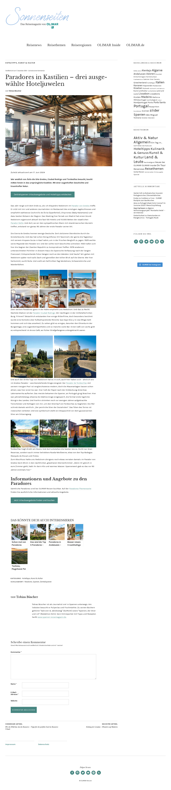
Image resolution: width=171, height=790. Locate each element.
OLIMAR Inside (109, 45)
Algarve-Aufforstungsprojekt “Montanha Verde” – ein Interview (149, 210)
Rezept (152, 107)
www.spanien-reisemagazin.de (52, 617)
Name (14, 684)
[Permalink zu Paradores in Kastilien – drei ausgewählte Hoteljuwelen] (58, 165)
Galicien (146, 79)
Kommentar (16, 652)
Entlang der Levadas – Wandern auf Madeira (102, 725)
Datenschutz (43, 744)
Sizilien (145, 111)
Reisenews (34, 45)
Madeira (146, 97)
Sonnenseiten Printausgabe (154, 172)
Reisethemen (56, 45)
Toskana (137, 118)
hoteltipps (151, 83)
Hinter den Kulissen (144, 146)
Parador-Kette (17, 223)
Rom (157, 107)
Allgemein (142, 142)
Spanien (36, 582)
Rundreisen (137, 111)
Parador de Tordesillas (76, 383)
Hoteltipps (11, 63)
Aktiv (139, 71)
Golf (135, 146)
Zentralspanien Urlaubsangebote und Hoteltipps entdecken (42, 194)
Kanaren (138, 85)
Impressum (10, 744)
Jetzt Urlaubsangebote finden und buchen (34, 500)
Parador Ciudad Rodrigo (44, 313)
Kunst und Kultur (140, 91)
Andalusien (140, 74)
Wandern (151, 118)
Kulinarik (146, 88)
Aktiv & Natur (146, 138)
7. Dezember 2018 (21, 71)
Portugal (141, 106)
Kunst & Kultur (26, 63)
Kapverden (148, 86)
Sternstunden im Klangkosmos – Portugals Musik (147, 216)
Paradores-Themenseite (80, 488)
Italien (160, 82)
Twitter (146, 243)
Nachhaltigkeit (149, 162)
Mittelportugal (140, 100)
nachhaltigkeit (152, 100)
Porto (150, 102)
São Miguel (152, 114)
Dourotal (158, 74)
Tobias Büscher (15, 91)
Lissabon (144, 93)
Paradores (28, 582)
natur (160, 100)
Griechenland (140, 82)
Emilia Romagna (139, 77)
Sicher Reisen (139, 172)
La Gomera (152, 91)
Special (136, 174)
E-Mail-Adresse (14, 693)
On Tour (161, 165)
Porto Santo (160, 102)
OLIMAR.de (135, 45)
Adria (135, 71)
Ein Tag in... (156, 142)
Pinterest (157, 243)
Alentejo (146, 70)
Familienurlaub (151, 77)
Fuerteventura (138, 79)
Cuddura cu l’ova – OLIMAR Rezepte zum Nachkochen (148, 199)
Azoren (150, 73)
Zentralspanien (46, 582)
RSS (162, 243)
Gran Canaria (155, 79)
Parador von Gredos (80, 205)
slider (154, 110)
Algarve (157, 70)
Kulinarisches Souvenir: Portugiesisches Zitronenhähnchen (148, 194)
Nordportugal (140, 102)
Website (14, 701)
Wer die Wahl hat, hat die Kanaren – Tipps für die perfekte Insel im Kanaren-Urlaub (32, 726)
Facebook (136, 243)
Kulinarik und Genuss (157, 88)
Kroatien (138, 88)
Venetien (145, 118)
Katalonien (157, 86)
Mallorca (156, 97)
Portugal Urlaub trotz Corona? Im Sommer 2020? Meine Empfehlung (150, 204)
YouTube (152, 243)
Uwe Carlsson (139, 208)
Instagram (141, 243)
